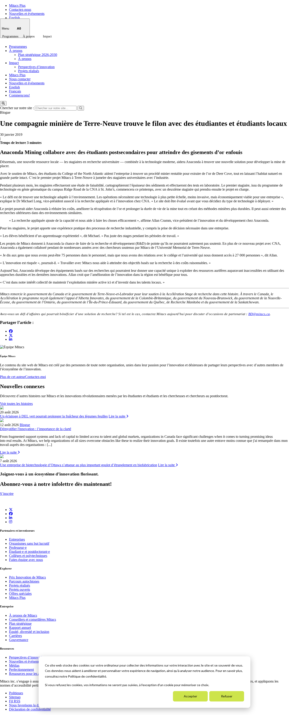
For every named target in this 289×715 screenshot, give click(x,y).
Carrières (15, 636)
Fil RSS (14, 701)
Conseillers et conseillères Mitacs (32, 619)
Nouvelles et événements (26, 14)
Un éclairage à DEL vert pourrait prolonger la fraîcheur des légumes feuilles (54, 416)
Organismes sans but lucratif (29, 543)
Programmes (10, 36)
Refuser (226, 696)
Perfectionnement (21, 669)
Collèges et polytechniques (28, 556)
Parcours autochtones (24, 581)
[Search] (3, 103)
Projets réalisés (28, 71)
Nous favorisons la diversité (29, 705)
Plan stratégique (20, 623)
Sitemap (15, 697)
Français (15, 91)
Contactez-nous (20, 10)
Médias (14, 665)
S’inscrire (7, 494)
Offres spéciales (20, 593)
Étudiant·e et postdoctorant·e (29, 552)
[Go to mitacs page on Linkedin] (10, 339)
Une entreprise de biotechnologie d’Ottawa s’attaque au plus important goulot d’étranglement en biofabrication (78, 465)
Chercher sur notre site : (17, 108)
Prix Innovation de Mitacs (27, 577)
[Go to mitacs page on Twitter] (11, 335)
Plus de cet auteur (12, 377)
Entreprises (17, 539)
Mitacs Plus (17, 5)
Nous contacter (19, 79)
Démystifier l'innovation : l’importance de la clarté (35, 429)
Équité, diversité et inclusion (29, 632)
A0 (19, 28)
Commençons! (19, 95)
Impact (47, 36)
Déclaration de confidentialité (30, 709)
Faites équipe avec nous (26, 560)
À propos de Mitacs (23, 615)
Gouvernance (18, 640)
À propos (29, 36)
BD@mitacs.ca (259, 314)
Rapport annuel (20, 628)
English (14, 18)
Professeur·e (18, 547)
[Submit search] (80, 108)
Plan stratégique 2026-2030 (37, 55)
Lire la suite (117, 416)
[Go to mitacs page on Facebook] (11, 331)
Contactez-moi (35, 377)
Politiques (16, 693)
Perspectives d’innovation (36, 67)
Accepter (190, 696)
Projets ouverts (19, 589)
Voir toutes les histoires (16, 404)
